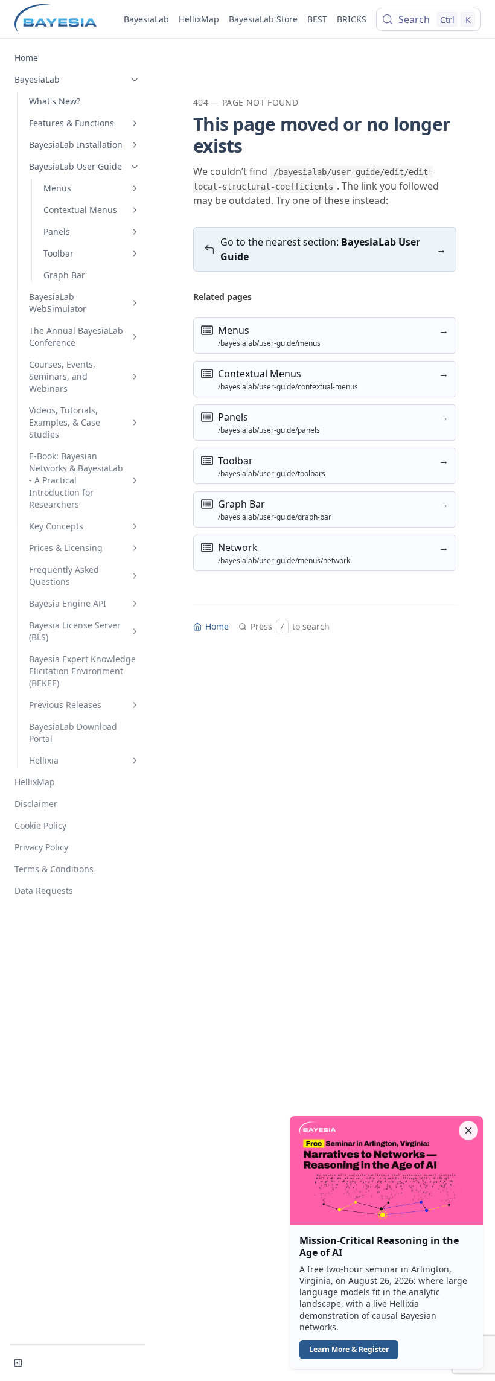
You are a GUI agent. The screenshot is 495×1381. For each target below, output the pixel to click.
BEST (317, 19)
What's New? (54, 101)
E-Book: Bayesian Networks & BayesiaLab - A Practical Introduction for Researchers (76, 480)
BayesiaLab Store (263, 19)
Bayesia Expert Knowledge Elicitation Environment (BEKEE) (82, 671)
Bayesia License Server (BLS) (75, 631)
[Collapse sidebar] (18, 1362)
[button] (386, 1243)
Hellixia (44, 760)
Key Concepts (56, 526)
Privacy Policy (41, 847)
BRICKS (351, 19)
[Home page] (55, 19)
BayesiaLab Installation (76, 144)
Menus (57, 188)
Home (26, 57)
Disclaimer (35, 803)
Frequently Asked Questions (64, 575)
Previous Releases (65, 704)
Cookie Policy (40, 825)
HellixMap (199, 19)
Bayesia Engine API (67, 603)
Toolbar (58, 253)
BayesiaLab (146, 19)
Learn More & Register (349, 1349)
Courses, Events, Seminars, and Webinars (62, 376)
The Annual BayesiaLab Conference (76, 336)
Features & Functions (71, 123)
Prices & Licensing (66, 547)
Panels (56, 231)
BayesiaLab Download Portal (73, 732)
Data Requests (43, 890)
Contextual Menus (80, 209)
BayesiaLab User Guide (75, 166)
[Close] (468, 1130)
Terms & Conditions (54, 869)
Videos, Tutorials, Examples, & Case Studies (64, 422)
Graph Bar (64, 275)
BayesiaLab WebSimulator (57, 302)
